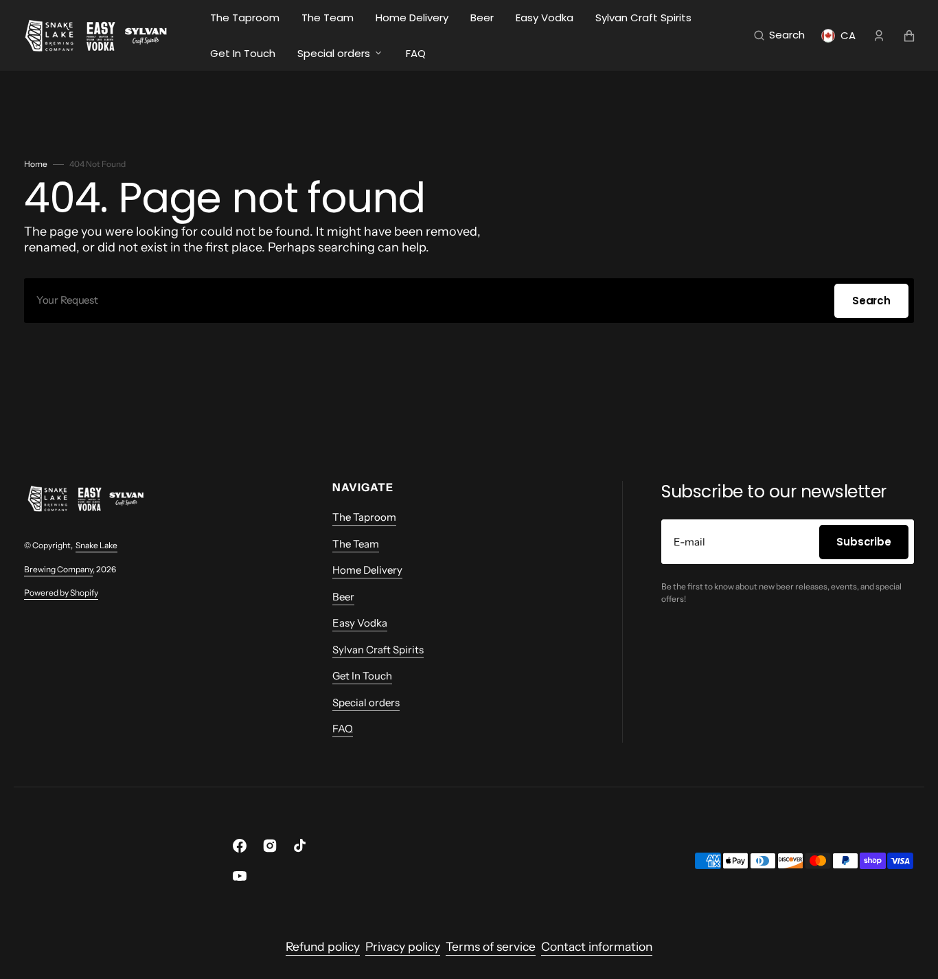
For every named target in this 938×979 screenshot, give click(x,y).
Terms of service (491, 946)
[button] (779, 36)
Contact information (596, 946)
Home (35, 164)
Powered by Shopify (61, 592)
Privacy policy (402, 946)
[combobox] (469, 300)
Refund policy (323, 946)
